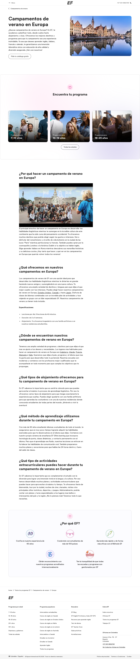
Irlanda (72, 352)
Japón (68, 293)
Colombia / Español (16, 656)
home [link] (10, 590)
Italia (31, 355)
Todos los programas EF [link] (23, 590)
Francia (79, 352)
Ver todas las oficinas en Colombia (114, 647)
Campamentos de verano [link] (41, 590)
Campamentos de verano (19, 8)
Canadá (55, 293)
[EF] (70, 2)
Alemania (23, 355)
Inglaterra (64, 352)
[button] (12, 3)
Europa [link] (54, 590)
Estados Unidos (44, 293)
